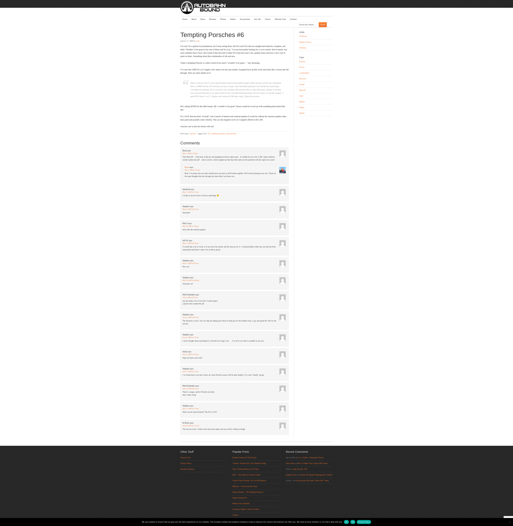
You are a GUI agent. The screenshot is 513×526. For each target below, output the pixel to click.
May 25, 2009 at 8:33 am (190, 209)
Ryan (197, 41)
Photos (223, 19)
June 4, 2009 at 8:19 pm (190, 297)
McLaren (302, 79)
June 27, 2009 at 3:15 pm (190, 409)
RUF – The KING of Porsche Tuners (246, 475)
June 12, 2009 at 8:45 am (190, 317)
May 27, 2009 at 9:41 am (190, 263)
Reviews (212, 19)
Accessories (245, 19)
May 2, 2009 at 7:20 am (190, 153)
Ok (346, 522)
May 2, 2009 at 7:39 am (192, 170)
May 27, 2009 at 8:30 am (190, 243)
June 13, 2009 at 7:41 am (190, 337)
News (202, 19)
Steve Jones (290, 463)
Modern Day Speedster (241, 503)
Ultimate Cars (280, 19)
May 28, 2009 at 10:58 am (190, 280)
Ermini (302, 84)
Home (184, 19)
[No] (509, 522)
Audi (301, 96)
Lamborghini (304, 73)
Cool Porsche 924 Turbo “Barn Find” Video (312, 481)
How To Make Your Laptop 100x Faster (313, 463)
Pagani (301, 107)
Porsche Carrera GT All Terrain (244, 458)
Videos (233, 19)
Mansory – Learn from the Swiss (244, 486)
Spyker (302, 113)
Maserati (302, 90)
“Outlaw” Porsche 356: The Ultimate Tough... (249, 463)
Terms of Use (185, 458)
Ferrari (301, 67)
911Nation (303, 36)
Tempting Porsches (218, 134)
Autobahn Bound (261, 10)
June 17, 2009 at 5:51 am (190, 372)
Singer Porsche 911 (239, 498)
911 (209, 134)
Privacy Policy (185, 463)
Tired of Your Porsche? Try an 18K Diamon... (250, 481)
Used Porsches (231, 134)
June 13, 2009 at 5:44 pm (190, 354)
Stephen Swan (291, 475)
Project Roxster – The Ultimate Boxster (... (248, 492)
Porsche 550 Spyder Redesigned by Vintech (316, 475)
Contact (293, 19)
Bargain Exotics (305, 42)
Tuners (268, 19)
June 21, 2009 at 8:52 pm (190, 389)
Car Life (257, 19)
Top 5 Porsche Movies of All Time (245, 469)
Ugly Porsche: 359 (300, 469)
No (353, 522)
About (193, 19)
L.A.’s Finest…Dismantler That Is (311, 458)
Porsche (192, 134)
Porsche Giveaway (187, 469)
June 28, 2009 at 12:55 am (190, 426)
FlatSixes (302, 48)
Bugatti (302, 102)
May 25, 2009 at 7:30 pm (190, 226)
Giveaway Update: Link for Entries (245, 509)
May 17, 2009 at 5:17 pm (190, 192)
